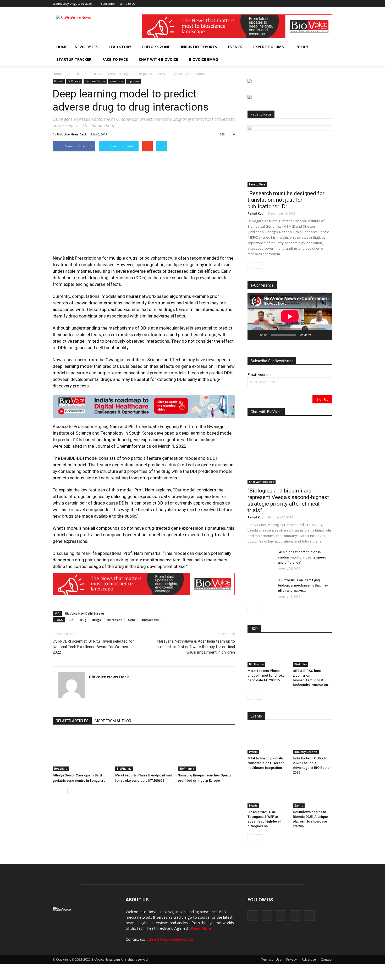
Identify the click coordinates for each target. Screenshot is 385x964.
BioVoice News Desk (72, 134)
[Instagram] (302, 4)
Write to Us (127, 4)
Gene (132, 620)
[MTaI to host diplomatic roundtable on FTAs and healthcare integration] (267, 740)
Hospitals (60, 768)
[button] (313, 59)
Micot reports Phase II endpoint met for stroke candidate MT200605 (266, 675)
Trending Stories (95, 81)
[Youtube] (328, 4)
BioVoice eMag (203, 59)
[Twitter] (320, 4)
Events (235, 46)
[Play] (254, 335)
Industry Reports (199, 46)
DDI (71, 620)
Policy (301, 46)
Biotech (73, 74)
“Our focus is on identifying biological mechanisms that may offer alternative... (303, 585)
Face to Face (115, 59)
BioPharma (93, 74)
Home (61, 46)
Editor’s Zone (156, 46)
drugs (96, 620)
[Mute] (317, 335)
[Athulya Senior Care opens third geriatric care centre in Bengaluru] (81, 751)
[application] (290, 316)
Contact (326, 959)
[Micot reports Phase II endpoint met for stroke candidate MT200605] (143, 751)
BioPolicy (300, 664)
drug (82, 620)
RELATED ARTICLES (72, 721)
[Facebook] (294, 4)
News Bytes (86, 46)
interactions (150, 620)
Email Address (259, 374)
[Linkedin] (311, 4)
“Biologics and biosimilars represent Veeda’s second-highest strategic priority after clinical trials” (288, 500)
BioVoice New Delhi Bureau (84, 613)
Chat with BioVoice (158, 59)
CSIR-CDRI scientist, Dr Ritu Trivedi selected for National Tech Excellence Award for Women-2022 (93, 647)
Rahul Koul (256, 213)
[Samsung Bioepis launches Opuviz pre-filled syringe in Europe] (206, 751)
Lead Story (120, 46)
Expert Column (268, 46)
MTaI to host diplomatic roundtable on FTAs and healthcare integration (266, 763)
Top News (133, 81)
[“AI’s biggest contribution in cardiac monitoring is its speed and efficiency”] (261, 559)
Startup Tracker (73, 59)
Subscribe (108, 4)
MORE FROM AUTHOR (113, 721)
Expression (114, 620)
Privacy (291, 959)
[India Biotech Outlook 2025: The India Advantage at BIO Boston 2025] (313, 740)
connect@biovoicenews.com (170, 939)
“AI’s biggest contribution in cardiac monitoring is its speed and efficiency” (302, 557)
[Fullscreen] (325, 335)
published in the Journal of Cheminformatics (107, 446)
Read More (201, 928)
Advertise (309, 959)
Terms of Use (271, 959)
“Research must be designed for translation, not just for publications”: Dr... (286, 200)
